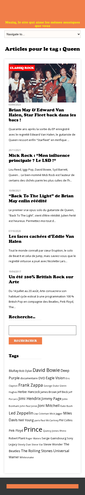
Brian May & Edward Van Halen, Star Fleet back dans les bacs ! (42, 114)
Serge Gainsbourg (54, 438)
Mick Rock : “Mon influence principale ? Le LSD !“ (39, 158)
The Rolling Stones (37, 450)
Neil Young (26, 420)
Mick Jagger (56, 413)
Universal (61, 450)
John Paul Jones (28, 406)
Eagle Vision (55, 378)
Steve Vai (37, 444)
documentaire (29, 378)
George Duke (51, 385)
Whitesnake (27, 457)
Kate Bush (66, 406)
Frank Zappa (30, 385)
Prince (33, 429)
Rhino (63, 430)
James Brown (49, 392)
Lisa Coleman (41, 413)
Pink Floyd (16, 430)
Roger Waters (33, 438)
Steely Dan (24, 444)
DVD (41, 378)
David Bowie (46, 370)
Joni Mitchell (49, 405)
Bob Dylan (25, 371)
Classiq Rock (22, 68)
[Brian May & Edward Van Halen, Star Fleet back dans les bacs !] (42, 101)
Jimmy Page (51, 398)
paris (37, 420)
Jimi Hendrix (30, 398)
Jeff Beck (62, 392)
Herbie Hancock (29, 392)
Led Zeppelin (21, 413)
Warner (14, 457)
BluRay (14, 371)
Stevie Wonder (53, 444)
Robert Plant (17, 438)
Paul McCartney (49, 420)
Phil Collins (65, 420)
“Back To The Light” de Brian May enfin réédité (41, 198)
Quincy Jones (51, 430)
